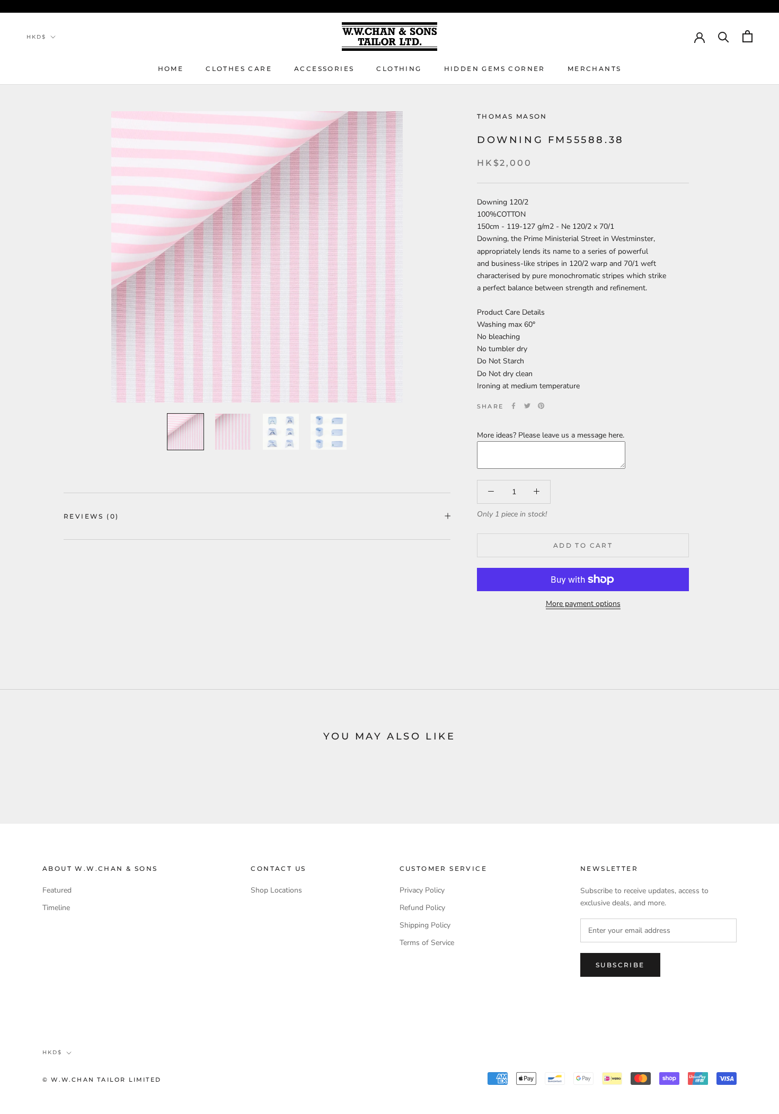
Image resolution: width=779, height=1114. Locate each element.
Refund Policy (422, 908)
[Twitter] (527, 406)
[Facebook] (513, 406)
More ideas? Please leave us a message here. (550, 435)
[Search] (723, 36)
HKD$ (36, 36)
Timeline (56, 908)
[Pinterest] (541, 406)
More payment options (583, 604)
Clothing (398, 69)
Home (171, 69)
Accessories (324, 69)
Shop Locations (276, 890)
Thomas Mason (512, 116)
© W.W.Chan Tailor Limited (101, 1079)
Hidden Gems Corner (494, 69)
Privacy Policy (422, 890)
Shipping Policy (425, 925)
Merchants (595, 69)
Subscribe (620, 965)
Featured (57, 890)
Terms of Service (427, 943)
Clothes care (239, 69)
